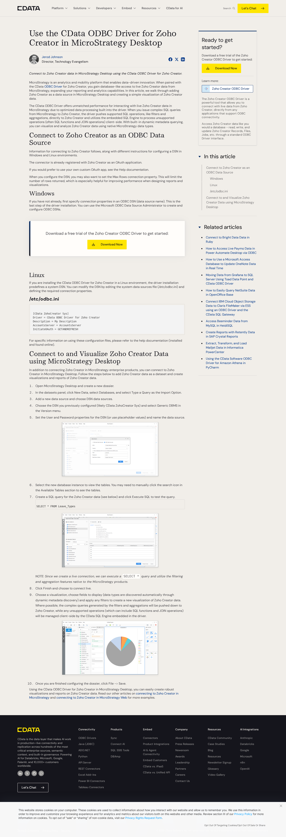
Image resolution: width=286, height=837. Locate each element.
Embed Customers (155, 760)
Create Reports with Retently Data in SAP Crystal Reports (230, 334)
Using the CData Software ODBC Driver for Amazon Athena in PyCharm (229, 363)
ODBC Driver (53, 86)
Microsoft (246, 756)
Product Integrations (156, 744)
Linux (213, 185)
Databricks (247, 744)
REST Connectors (89, 768)
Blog (210, 750)
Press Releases (184, 744)
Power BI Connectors (91, 781)
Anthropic (246, 738)
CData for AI (174, 8)
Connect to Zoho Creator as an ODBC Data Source (228, 170)
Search (227, 8)
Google (244, 750)
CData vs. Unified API (156, 772)
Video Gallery (216, 774)
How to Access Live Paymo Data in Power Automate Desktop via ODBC (231, 250)
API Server (84, 762)
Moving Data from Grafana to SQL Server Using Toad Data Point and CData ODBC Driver (229, 279)
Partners (180, 768)
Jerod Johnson (52, 57)
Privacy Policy (243, 814)
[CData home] (32, 8)
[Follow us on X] (177, 59)
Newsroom (182, 750)
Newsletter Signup (219, 762)
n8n (242, 762)
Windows (216, 179)
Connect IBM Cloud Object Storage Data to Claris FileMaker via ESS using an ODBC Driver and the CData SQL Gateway (230, 308)
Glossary (213, 768)
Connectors (150, 738)
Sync (114, 738)
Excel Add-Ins (87, 774)
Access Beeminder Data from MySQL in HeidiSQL (227, 323)
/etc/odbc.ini (219, 191)
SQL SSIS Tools (120, 750)
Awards (180, 756)
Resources (214, 756)
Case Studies (216, 744)
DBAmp (115, 756)
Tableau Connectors (91, 787)
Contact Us (182, 781)
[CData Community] (41, 773)
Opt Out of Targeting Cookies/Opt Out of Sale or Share (234, 825)
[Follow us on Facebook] (170, 59)
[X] (27, 773)
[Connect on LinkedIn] (183, 59)
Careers (180, 774)
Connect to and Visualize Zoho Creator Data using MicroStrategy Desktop (230, 202)
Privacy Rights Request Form (143, 817)
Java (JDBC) (86, 744)
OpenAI (244, 768)
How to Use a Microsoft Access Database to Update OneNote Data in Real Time (231, 264)
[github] (34, 773)
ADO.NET (84, 750)
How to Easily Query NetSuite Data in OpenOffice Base (230, 292)
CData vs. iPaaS (153, 766)
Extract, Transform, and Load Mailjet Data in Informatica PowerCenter (226, 347)
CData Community (220, 738)
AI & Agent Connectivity (151, 752)
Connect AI (118, 744)
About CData (183, 738)
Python (82, 756)
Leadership (182, 762)
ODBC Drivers (87, 738)
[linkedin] (20, 773)
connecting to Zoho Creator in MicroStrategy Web (91, 697)
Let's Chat (249, 8)
